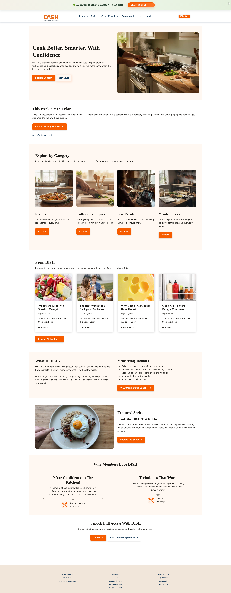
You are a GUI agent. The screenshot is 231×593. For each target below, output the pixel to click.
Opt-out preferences (67, 581)
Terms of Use (67, 578)
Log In (149, 16)
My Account (163, 578)
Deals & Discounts (116, 588)
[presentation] (53, 287)
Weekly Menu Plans (110, 16)
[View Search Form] (173, 16)
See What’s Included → (43, 135)
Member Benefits (115, 581)
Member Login (163, 574)
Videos (115, 578)
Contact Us (163, 584)
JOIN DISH (184, 16)
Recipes (94, 16)
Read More (44, 327)
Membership (164, 581)
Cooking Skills (128, 16)
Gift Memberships (115, 584)
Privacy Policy (67, 574)
